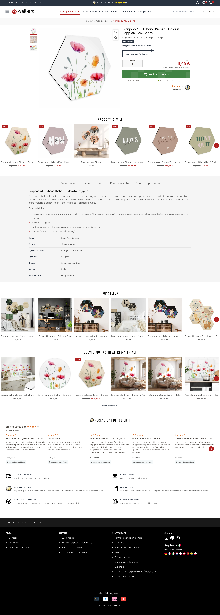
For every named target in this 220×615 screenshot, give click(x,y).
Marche (14, 3)
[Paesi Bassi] (177, 553)
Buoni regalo (68, 537)
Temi (8, 3)
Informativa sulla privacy (16, 522)
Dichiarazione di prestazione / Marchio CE (135, 571)
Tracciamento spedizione (74, 552)
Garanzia (119, 566)
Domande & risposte (19, 547)
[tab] (67, 183)
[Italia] (173, 553)
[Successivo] (216, 145)
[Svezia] (191, 553)
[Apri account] (197, 3)
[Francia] (169, 553)
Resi (117, 552)
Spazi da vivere (26, 3)
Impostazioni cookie (125, 576)
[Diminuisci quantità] (125, 63)
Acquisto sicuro (22, 487)
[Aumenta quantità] (140, 63)
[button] (79, 68)
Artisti (38, 3)
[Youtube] (178, 538)
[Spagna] (188, 553)
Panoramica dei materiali (74, 547)
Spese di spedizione (23, 474)
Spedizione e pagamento (127, 547)
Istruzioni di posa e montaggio (77, 542)
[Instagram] (166, 538)
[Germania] (165, 553)
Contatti (13, 537)
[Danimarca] (180, 553)
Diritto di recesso (129, 474)
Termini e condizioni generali (129, 537)
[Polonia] (195, 553)
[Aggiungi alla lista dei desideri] (115, 32)
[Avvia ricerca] (204, 11)
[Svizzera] (184, 553)
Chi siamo (14, 542)
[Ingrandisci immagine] (115, 37)
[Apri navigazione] (7, 11)
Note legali (120, 542)
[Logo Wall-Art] (23, 11)
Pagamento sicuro (129, 499)
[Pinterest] (172, 538)
